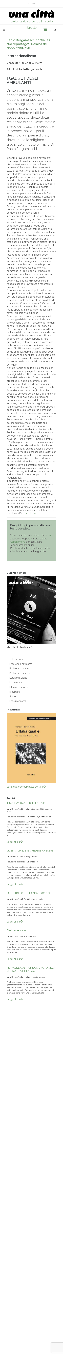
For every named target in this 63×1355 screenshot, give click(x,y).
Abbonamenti (17, 541)
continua (31, 513)
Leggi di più (13, 841)
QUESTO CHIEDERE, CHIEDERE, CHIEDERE (30, 850)
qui (49, 535)
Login (31, 4)
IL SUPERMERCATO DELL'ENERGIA (26, 802)
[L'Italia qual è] (31, 748)
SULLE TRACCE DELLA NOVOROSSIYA (29, 893)
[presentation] (4, 748)
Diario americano (16, 930)
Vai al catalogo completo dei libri (25, 786)
